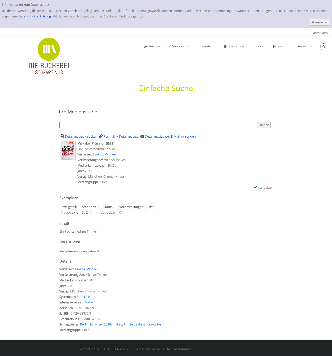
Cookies (73, 11)
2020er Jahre (113, 324)
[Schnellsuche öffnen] (323, 46)
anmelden (320, 33)
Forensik (96, 324)
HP (90, 297)
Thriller (88, 302)
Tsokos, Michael (104, 154)
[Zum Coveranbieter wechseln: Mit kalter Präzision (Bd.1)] (68, 150)
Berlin (84, 324)
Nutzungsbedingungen (180, 349)
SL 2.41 (82, 297)
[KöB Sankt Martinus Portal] (37, 56)
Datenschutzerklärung (34, 16)
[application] (182, 46)
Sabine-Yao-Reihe (148, 324)
